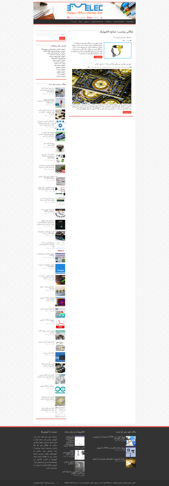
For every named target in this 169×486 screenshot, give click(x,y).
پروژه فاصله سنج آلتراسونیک (49, 144)
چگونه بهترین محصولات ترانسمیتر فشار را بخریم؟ (46, 166)
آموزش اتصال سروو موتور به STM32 (45, 254)
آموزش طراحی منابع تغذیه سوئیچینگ (53, 49)
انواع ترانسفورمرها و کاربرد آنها (68, 452)
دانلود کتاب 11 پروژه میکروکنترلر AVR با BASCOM (47, 156)
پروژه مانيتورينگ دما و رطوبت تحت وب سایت (47, 199)
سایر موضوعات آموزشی (97, 21)
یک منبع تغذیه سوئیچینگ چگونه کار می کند (46, 232)
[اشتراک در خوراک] (69, 31)
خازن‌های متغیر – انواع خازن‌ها (47, 287)
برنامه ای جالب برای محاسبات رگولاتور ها (47, 409)
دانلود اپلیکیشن (38, 482)
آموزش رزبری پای (59, 65)
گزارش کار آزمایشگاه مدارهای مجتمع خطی (47, 398)
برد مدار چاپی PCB (96, 67)
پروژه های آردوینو (59, 62)
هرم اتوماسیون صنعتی (47, 308)
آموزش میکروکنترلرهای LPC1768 (54, 51)
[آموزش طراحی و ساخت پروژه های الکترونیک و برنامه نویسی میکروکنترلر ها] (84, 10)
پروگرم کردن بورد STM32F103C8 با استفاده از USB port (45, 101)
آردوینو (80, 21)
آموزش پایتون (61, 71)
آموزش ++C (61, 74)
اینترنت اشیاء (61, 76)
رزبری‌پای (86, 21)
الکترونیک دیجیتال (119, 21)
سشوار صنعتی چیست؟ (122, 37)
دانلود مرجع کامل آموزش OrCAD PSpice (46, 177)
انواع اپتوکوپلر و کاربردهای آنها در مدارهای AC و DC (46, 188)
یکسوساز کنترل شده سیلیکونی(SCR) (47, 210)
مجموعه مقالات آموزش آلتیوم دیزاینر (47, 298)
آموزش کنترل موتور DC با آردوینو (46, 332)
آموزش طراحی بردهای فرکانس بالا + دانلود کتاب (113, 64)
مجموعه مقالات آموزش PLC (47, 321)
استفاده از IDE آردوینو (47, 386)
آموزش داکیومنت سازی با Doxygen (46, 265)
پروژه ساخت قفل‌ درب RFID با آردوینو (111, 447)
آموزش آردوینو (60, 67)
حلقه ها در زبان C (48, 353)
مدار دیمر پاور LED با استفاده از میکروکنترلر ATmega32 (47, 90)
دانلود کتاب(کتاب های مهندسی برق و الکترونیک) (116, 67)
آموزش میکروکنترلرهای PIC (56, 53)
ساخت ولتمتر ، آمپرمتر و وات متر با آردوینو (46, 276)
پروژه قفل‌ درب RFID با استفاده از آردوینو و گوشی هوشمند (109, 437)
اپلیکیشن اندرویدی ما (40, 465)
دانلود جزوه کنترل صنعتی (46, 342)
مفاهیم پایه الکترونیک (58, 58)
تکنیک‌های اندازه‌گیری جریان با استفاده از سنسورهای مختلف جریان (69, 441)
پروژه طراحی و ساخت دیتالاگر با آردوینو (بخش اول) (46, 244)
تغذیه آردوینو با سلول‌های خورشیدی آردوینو (109, 459)
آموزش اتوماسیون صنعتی (57, 56)
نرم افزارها (108, 21)
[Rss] (58, 483)
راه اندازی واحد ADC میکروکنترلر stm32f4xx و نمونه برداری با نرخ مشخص (45, 222)
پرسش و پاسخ (49, 482)
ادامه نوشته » (98, 57)
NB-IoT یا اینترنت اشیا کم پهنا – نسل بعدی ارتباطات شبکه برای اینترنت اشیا (46, 123)
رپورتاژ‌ (128, 40)
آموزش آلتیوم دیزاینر (58, 60)
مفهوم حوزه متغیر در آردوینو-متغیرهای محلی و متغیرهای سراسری (46, 134)
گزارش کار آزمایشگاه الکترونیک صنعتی (47, 365)
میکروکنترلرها (130, 21)
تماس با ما (74, 21)
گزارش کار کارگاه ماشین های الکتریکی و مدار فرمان (45, 376)
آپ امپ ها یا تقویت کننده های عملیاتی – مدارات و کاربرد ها (46, 112)
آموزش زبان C (60, 69)
